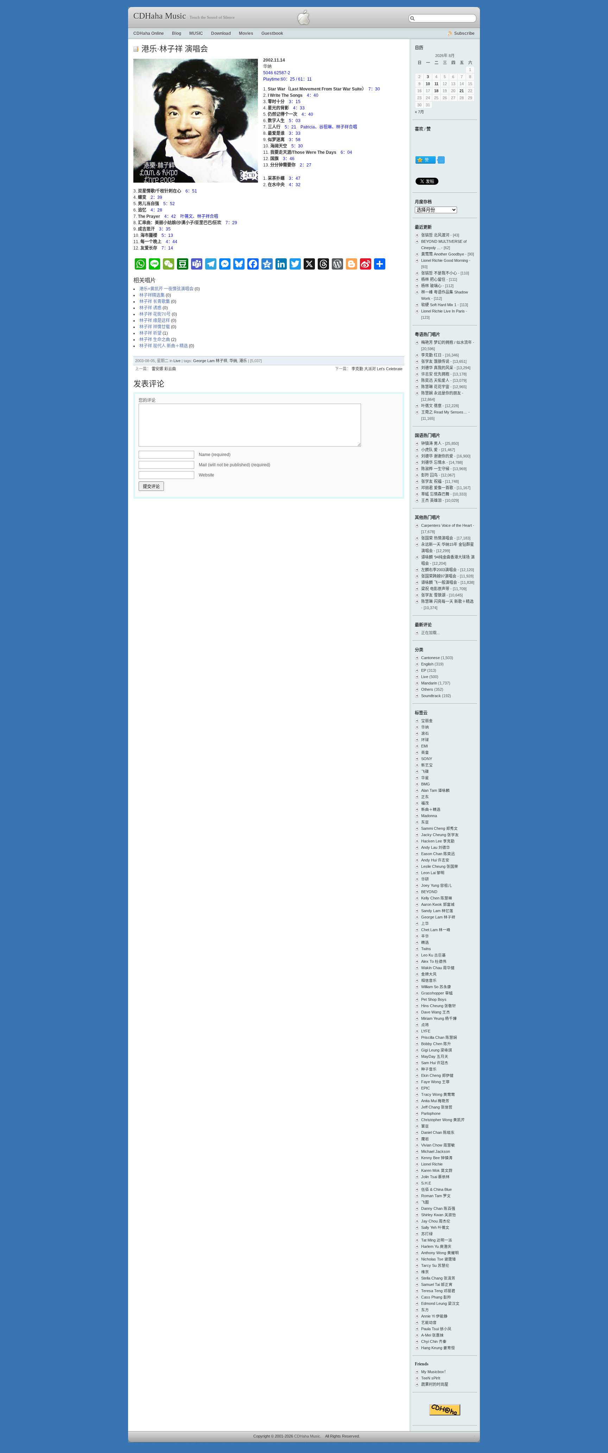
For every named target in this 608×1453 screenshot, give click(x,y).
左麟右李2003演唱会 (439, 570)
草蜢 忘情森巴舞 (435, 494)
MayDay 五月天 (434, 1056)
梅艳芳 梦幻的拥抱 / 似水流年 (446, 342)
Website (206, 475)
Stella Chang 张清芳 (438, 1278)
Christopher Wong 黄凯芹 (443, 1120)
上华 (425, 923)
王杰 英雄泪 (431, 500)
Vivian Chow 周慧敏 (438, 1145)
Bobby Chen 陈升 (436, 1044)
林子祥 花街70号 (155, 314)
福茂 (425, 803)
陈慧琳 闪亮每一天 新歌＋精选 (447, 601)
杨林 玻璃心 (431, 286)
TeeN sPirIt (430, 1378)
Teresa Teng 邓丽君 (438, 1291)
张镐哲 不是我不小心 (439, 273)
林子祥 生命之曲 (154, 339)
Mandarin (429, 683)
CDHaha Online (148, 33)
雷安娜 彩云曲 (164, 369)
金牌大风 (429, 974)
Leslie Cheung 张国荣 (439, 866)
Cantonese (430, 658)
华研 (425, 879)
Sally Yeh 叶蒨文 (435, 1227)
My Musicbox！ (434, 1372)
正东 (425, 797)
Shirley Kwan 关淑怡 (438, 1215)
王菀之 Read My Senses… (444, 412)
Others (427, 689)
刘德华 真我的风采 (437, 368)
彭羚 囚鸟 (429, 475)
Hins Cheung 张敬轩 (438, 1006)
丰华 (425, 936)
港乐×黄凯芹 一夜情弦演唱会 (166, 288)
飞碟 (425, 771)
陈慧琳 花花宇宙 (435, 387)
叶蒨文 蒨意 (431, 406)
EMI (424, 746)
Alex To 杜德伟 (433, 961)
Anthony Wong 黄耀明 (440, 1253)
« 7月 (419, 112)
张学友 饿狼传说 (435, 361)
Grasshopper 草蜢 (437, 993)
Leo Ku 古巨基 (433, 955)
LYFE (425, 1031)
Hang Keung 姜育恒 (438, 1348)
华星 (425, 778)
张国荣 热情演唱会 (437, 538)
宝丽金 (427, 721)
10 (428, 84)
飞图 (425, 1202)
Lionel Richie (432, 1164)
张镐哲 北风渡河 (435, 235)
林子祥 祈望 (150, 333)
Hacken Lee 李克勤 (438, 841)
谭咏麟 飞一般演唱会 (439, 582)
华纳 (233, 361)
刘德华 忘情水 (433, 462)
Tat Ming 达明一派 (436, 1240)
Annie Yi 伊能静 (434, 1316)
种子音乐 (429, 1069)
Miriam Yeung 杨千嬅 (439, 1018)
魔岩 (425, 1139)
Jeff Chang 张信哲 (436, 1107)
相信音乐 (429, 980)
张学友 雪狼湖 (433, 595)
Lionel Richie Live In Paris (443, 311)
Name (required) (214, 454)
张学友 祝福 (431, 481)
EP (423, 670)
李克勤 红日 (431, 355)
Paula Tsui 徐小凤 (436, 1329)
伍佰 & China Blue (436, 1189)
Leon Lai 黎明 (432, 873)
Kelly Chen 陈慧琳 (436, 898)
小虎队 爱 (429, 450)
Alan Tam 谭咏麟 (435, 790)
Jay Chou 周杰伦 (435, 1221)
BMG (425, 784)
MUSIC (196, 33)
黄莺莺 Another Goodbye (442, 254)
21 (462, 91)
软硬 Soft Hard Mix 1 (438, 305)
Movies (246, 33)
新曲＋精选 (431, 809)
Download (221, 33)
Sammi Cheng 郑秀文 (439, 828)
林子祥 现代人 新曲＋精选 (163, 345)
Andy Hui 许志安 (435, 860)
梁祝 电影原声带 (435, 589)
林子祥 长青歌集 (154, 301)
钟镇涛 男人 (431, 443)
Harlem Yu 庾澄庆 (436, 1246)
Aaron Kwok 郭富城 (438, 904)
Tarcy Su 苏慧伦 (435, 1265)
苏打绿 (427, 1234)
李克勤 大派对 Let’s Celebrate (377, 369)
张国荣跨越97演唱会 (438, 576)
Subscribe (464, 33)
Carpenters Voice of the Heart (446, 525)
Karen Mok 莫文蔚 (436, 1170)
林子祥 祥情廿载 (154, 326)
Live (176, 361)
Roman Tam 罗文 (436, 1196)
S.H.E (426, 1183)
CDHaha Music (159, 15)
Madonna (429, 816)
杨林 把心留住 (433, 279)
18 (436, 91)
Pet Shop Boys (433, 999)
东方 (425, 1310)
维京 (425, 1272)
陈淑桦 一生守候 (435, 469)
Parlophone (431, 1113)
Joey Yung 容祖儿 (436, 885)
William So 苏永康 (436, 987)
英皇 (425, 752)
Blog (176, 33)
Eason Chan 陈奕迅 (438, 854)
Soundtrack (431, 696)
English (427, 664)
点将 (425, 1025)
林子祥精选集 (152, 295)
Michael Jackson (435, 1151)
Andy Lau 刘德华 (435, 847)
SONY (426, 759)
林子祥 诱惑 (150, 307)
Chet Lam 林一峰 (435, 930)
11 (436, 84)
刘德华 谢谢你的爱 (437, 456)
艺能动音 (429, 1322)
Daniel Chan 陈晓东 (438, 1132)
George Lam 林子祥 (210, 361)
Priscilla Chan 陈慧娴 (439, 1037)
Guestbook (272, 33)
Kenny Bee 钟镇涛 (436, 1158)
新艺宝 (427, 765)
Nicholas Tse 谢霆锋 (438, 1259)
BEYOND (429, 892)
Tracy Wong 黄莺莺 (438, 1094)
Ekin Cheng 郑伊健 (437, 1075)
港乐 (243, 361)
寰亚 (425, 1126)
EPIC (425, 1088)
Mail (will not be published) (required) (234, 464)
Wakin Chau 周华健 (438, 968)
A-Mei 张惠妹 (432, 1335)
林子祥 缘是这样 (154, 320)
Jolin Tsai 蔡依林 (435, 1177)
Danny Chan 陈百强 (438, 1208)
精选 (425, 942)
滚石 (425, 733)
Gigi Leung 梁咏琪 (436, 1050)
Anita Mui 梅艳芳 (435, 1101)
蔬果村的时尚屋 (434, 1384)
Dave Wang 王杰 (435, 1012)
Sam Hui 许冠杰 (434, 1063)
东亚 (425, 822)
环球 (425, 740)
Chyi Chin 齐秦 (433, 1341)
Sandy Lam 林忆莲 (437, 911)
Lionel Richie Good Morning (444, 260)
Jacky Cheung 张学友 (440, 835)
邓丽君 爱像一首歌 (437, 488)
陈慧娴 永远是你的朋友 (441, 393)
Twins (426, 949)
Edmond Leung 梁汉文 (440, 1303)
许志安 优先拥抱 (435, 374)
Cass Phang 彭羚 (436, 1297)
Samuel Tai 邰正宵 (436, 1284)
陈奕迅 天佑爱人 (435, 380)
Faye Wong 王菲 (435, 1082)
